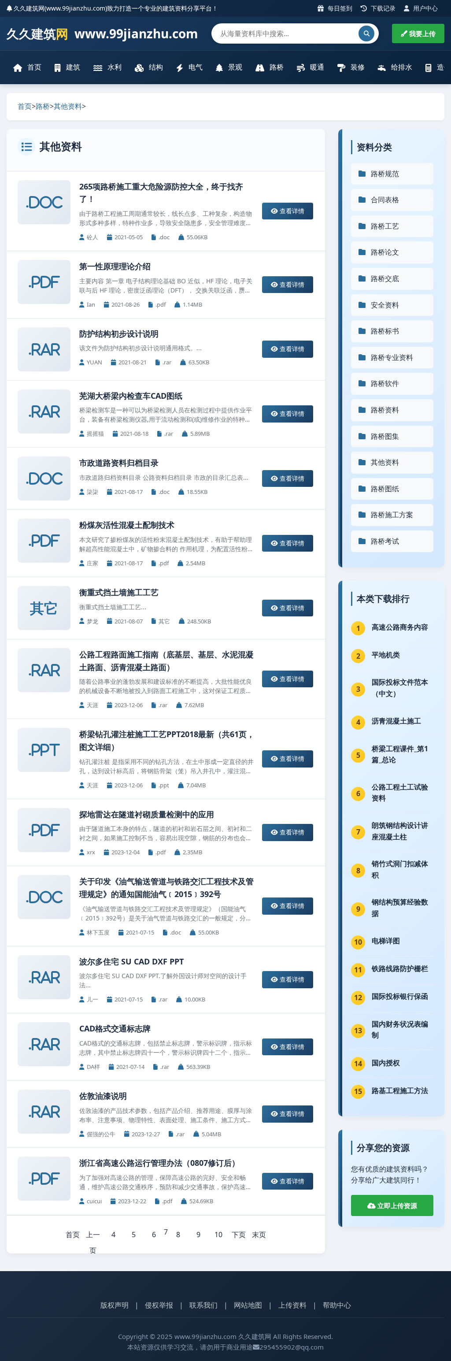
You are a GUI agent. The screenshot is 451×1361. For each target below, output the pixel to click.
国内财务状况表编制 (400, 1029)
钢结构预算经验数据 (400, 907)
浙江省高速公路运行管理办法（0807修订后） (159, 1162)
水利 (114, 67)
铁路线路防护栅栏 (400, 968)
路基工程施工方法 (400, 1090)
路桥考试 (385, 541)
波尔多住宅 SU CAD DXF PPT (131, 961)
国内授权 (386, 1063)
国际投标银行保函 (400, 996)
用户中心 (424, 8)
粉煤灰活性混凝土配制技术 (126, 524)
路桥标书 (385, 331)
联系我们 (203, 1305)
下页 (239, 1234)
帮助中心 (337, 1305)
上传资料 (292, 1305)
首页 (33, 67)
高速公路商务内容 (400, 627)
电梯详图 (386, 941)
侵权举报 (159, 1305)
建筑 (72, 67)
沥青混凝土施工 (396, 721)
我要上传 (421, 33)
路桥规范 (385, 173)
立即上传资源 (396, 1205)
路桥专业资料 (392, 357)
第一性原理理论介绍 (115, 266)
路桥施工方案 (392, 514)
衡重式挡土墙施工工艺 (119, 592)
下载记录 (382, 8)
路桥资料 (385, 410)
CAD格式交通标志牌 (115, 1028)
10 (218, 1234)
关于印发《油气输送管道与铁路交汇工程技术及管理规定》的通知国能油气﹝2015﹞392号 (166, 887)
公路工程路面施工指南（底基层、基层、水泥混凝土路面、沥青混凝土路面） (166, 660)
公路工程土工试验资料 (400, 792)
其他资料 (68, 106)
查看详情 (291, 211)
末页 (259, 1234)
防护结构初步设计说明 (119, 333)
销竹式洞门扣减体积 (400, 869)
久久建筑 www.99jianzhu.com (102, 33)
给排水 (400, 67)
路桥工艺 (385, 226)
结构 (155, 67)
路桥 (276, 67)
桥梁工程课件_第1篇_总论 (400, 754)
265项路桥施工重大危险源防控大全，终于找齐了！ (161, 192)
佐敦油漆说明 (103, 1095)
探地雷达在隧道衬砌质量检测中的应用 (146, 814)
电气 (195, 67)
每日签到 (339, 8)
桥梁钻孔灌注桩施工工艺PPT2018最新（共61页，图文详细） (167, 740)
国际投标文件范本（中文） (400, 687)
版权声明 (114, 1305)
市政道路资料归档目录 (119, 462)
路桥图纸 (385, 488)
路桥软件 (385, 383)
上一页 (93, 1236)
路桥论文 (385, 252)
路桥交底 (385, 278)
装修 (357, 67)
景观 (234, 67)
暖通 (316, 67)
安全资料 (385, 305)
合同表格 (385, 199)
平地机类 (386, 655)
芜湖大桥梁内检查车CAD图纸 (130, 395)
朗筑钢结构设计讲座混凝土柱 (400, 831)
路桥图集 (385, 436)
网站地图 (248, 1305)
